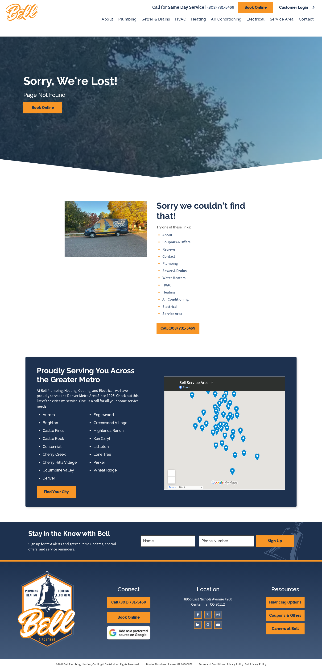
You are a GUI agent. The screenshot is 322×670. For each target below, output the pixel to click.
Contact (306, 19)
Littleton (101, 447)
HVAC (180, 19)
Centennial (52, 447)
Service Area (282, 19)
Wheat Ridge (105, 470)
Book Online (255, 7)
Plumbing (127, 19)
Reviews (169, 249)
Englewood (104, 415)
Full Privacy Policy (255, 664)
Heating (198, 19)
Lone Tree (102, 454)
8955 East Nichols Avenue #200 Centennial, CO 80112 (208, 602)
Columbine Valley (58, 470)
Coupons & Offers (176, 242)
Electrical (256, 19)
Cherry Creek (54, 454)
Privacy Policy (235, 664)
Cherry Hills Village (60, 462)
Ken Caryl (102, 439)
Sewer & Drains (156, 19)
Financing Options (285, 602)
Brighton (50, 423)
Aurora (49, 415)
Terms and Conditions (212, 664)
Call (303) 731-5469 (178, 328)
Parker (99, 462)
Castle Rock (53, 439)
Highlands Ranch (109, 431)
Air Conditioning (226, 19)
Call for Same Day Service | (193, 7)
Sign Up (275, 541)
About (107, 19)
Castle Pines (53, 431)
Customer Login (293, 7)
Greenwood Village (110, 423)
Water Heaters (174, 277)
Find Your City (56, 492)
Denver (49, 478)
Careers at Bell (285, 628)
